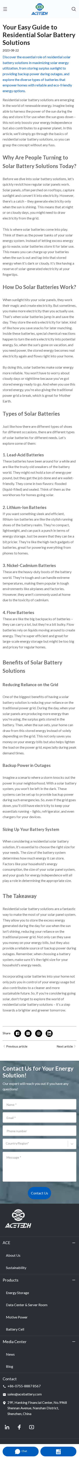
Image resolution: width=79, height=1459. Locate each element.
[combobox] (6, 1145)
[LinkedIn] (7, 1427)
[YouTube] (31, 1427)
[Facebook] (19, 1427)
